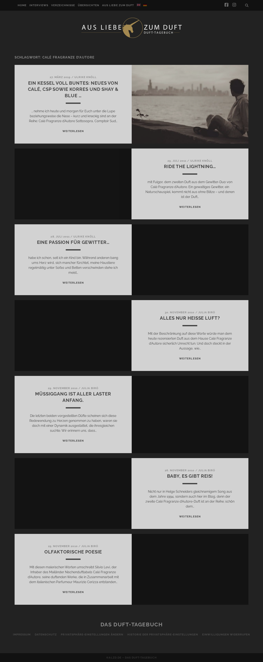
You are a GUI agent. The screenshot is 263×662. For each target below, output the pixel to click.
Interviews (38, 5)
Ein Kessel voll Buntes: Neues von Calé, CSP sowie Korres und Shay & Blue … (73, 89)
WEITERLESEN (73, 131)
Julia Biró (206, 312)
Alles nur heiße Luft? (190, 318)
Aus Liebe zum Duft (118, 5)
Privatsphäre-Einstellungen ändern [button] (92, 634)
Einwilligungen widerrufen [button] (226, 634)
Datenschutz (46, 634)
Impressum (22, 634)
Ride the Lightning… (190, 166)
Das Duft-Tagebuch (131, 624)
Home (22, 5)
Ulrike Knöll (85, 77)
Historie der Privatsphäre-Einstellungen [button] (162, 634)
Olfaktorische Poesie (73, 551)
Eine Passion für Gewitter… (73, 242)
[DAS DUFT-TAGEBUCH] (131, 38)
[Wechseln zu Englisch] (139, 5)
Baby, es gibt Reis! (190, 476)
